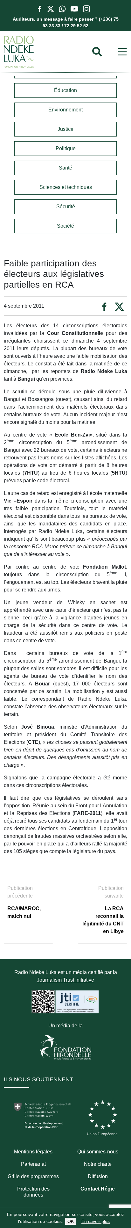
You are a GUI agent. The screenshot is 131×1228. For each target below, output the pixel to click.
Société (65, 226)
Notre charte (98, 1164)
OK (70, 1221)
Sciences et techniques (65, 187)
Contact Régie (97, 1188)
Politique (66, 148)
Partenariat (33, 1164)
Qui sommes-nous (97, 1151)
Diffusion (98, 1176)
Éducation (65, 90)
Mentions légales (33, 1151)
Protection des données (33, 1192)
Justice (65, 129)
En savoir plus (95, 1221)
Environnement (65, 109)
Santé (65, 167)
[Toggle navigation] (122, 52)
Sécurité (65, 206)
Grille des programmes (33, 1176)
